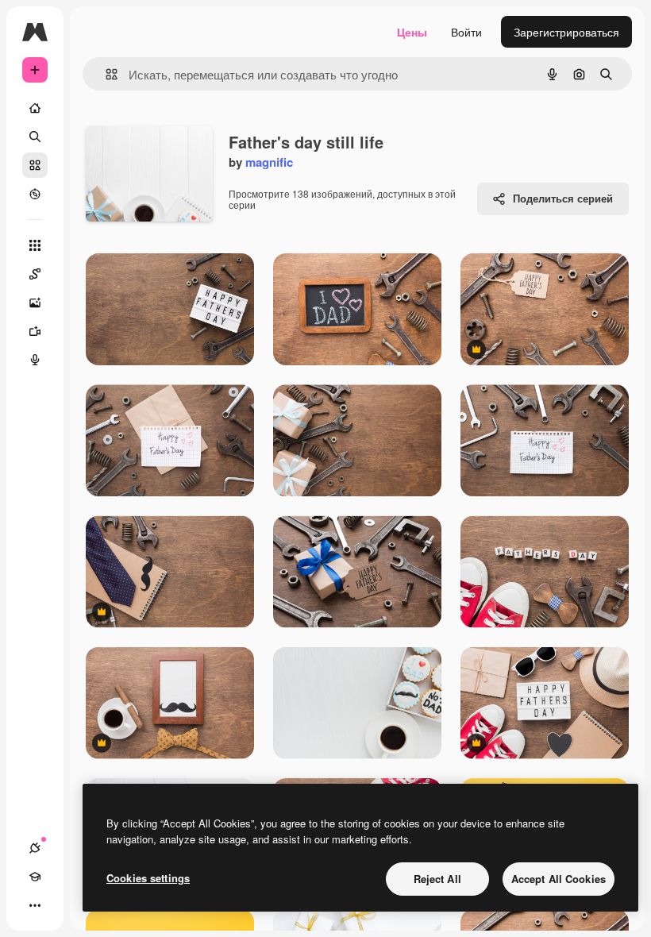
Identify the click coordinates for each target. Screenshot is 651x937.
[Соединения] (35, 848)
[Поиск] (35, 136)
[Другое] (35, 905)
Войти (466, 32)
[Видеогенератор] (35, 331)
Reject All (437, 878)
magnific (269, 162)
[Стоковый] (35, 165)
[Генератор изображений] (35, 302)
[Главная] (35, 108)
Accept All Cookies (558, 878)
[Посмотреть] (35, 193)
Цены (412, 32)
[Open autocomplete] (105, 74)
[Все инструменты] (35, 245)
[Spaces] (35, 274)
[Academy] (35, 876)
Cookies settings (148, 877)
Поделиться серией (563, 198)
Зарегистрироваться (566, 32)
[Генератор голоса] (35, 359)
